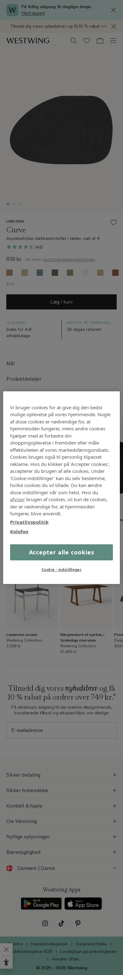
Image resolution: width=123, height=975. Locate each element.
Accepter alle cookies (61, 552)
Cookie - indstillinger (62, 569)
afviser (17, 499)
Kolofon (19, 531)
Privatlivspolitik (29, 522)
